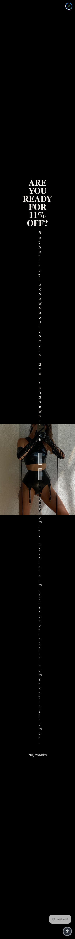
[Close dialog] (69, 6)
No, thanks (37, 755)
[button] (67, 931)
